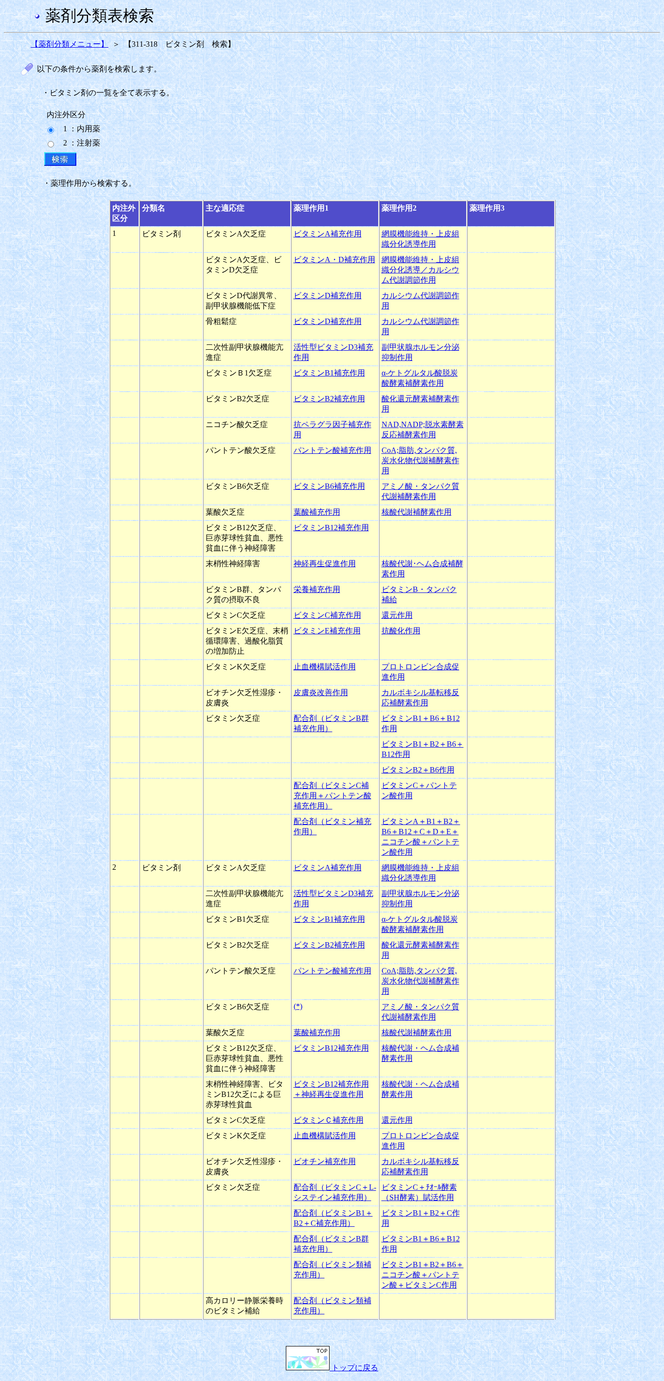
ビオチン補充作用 (325, 1161)
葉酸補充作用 (317, 512)
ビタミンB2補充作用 (329, 399)
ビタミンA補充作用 (328, 234)
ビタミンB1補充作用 (329, 373)
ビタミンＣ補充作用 (329, 1120)
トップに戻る (354, 1367)
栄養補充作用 (317, 589)
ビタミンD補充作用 (328, 295)
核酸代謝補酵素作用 (417, 512)
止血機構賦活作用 (325, 667)
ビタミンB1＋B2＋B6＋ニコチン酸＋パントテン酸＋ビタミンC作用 (423, 1274)
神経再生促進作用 (325, 563)
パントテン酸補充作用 (332, 450)
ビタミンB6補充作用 (329, 486)
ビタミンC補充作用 (327, 615)
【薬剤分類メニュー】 (69, 44)
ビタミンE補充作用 (327, 631)
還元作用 (397, 615)
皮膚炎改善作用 (321, 692)
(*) (298, 1006)
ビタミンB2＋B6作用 (418, 770)
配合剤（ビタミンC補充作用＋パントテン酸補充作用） (332, 795)
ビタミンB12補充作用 (331, 527)
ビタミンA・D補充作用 (334, 259)
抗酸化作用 (401, 631)
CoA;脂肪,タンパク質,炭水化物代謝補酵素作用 (420, 460)
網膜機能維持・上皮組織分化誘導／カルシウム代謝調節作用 (420, 269)
